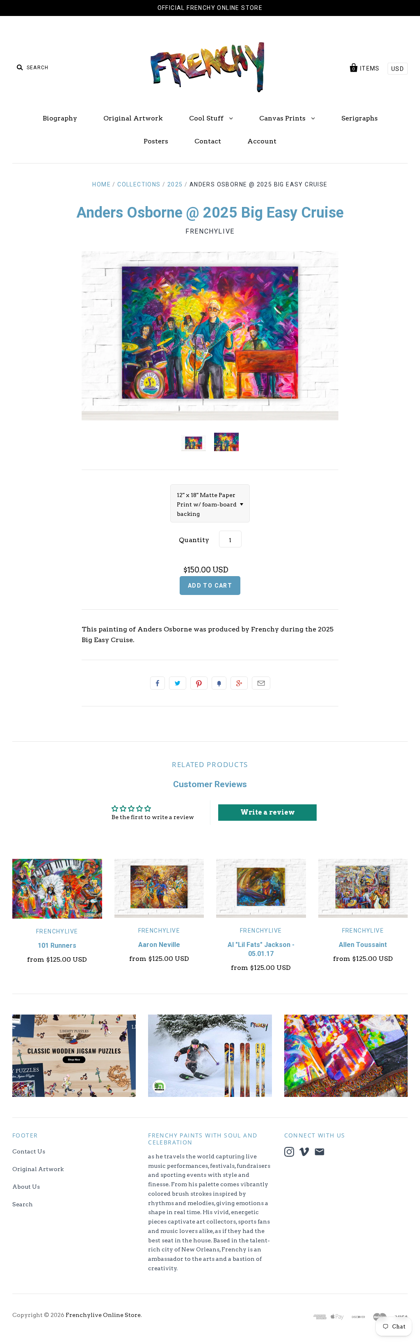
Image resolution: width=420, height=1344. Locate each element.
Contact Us (28, 1151)
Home (101, 184)
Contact (207, 141)
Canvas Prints (283, 118)
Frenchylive (210, 231)
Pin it (199, 683)
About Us (26, 1186)
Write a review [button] (267, 812)
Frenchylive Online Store (103, 1315)
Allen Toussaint (363, 945)
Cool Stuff (207, 118)
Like (157, 683)
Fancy (219, 683)
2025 (175, 184)
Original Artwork (133, 118)
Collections (138, 184)
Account (261, 141)
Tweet (177, 683)
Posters (156, 141)
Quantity (194, 540)
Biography (60, 118)
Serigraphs (359, 118)
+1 (239, 683)
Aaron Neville (159, 945)
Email (261, 683)
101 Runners (57, 945)
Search (22, 1204)
